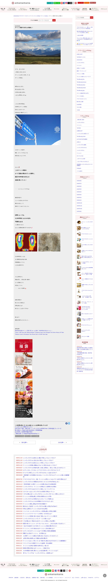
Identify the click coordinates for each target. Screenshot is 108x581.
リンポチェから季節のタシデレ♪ (24, 427)
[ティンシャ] (56, 9)
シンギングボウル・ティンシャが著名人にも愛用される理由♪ (39, 486)
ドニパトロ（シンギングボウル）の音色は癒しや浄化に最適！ (40, 511)
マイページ (87, 2)
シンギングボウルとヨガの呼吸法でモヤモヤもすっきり (38, 501)
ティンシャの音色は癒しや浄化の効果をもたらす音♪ (37, 496)
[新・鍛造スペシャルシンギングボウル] (34, 9)
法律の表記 (42, 577)
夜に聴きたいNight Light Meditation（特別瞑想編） (29, 430)
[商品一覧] (3, 9)
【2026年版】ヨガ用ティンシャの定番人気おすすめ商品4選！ (40, 484)
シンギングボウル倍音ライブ (83, 133)
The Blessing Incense (81, 82)
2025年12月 (79, 203)
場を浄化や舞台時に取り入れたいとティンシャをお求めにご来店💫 (84, 32)
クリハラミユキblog (19, 436)
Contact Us (90, 577)
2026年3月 (79, 194)
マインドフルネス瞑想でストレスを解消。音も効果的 (37, 543)
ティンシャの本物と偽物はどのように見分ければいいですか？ (40, 465)
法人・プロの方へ (76, 577)
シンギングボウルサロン (82, 147)
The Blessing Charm (81, 87)
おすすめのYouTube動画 (82, 139)
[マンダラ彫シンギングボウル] (47, 9)
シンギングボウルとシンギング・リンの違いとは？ (37, 518)
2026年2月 (79, 197)
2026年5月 (79, 189)
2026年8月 (79, 180)
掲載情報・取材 (35, 577)
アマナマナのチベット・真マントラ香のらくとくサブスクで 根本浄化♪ (84, 28)
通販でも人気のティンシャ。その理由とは (34, 533)
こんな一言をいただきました (83, 161)
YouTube (79, 128)
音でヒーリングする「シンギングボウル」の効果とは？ (38, 553)
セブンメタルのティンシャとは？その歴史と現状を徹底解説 (39, 531)
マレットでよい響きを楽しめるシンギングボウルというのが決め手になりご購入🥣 (84, 39)
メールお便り (79, 171)
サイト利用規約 (49, 577)
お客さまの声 (79, 54)
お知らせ (79, 142)
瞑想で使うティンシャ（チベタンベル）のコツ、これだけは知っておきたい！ (44, 523)
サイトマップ (68, 577)
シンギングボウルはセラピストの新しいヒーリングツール (39, 489)
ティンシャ (79, 65)
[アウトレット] (104, 9)
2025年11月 (79, 205)
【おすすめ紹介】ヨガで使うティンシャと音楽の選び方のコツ (40, 526)
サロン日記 (79, 107)
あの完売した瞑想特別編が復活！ (24, 431)
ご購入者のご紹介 (80, 119)
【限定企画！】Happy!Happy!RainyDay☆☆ (27, 433)
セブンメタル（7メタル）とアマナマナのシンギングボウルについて (41, 470)
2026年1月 (79, 200)
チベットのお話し (35, 436)
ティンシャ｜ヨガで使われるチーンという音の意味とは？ (39, 528)
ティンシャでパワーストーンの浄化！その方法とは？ (37, 513)
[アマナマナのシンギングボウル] (12, 9)
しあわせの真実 (80, 35)
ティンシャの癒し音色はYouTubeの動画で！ (35, 503)
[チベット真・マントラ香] (65, 9)
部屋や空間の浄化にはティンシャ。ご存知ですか (36, 548)
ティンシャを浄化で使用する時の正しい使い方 (36, 545)
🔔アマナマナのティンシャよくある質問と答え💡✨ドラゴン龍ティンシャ (85, 44)
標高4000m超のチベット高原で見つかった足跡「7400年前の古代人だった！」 (34, 330)
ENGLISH (11, 577)
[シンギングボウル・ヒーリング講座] (75, 9)
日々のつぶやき (80, 155)
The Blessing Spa (80, 90)
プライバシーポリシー (59, 577)
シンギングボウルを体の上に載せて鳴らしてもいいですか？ (39, 457)
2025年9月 (79, 211)
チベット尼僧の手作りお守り (83, 93)
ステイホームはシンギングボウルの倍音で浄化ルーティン (39, 491)
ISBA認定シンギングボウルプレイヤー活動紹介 (85, 165)
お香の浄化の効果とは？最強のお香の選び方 (35, 538)
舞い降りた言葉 (80, 101)
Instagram (79, 168)
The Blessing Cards (81, 136)
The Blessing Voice (81, 84)
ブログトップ (27, 436)
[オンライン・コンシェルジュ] (94, 9)
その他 (78, 110)
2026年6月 (79, 186)
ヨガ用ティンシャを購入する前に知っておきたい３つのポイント (40, 535)
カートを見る (80, 2)
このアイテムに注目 (81, 158)
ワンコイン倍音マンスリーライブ (84, 76)
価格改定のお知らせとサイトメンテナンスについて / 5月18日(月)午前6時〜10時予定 (85, 370)
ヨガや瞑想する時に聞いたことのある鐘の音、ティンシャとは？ (40, 550)
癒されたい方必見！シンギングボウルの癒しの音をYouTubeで (40, 506)
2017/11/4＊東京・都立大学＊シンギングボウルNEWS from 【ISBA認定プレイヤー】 (38, 428)
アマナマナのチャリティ (82, 98)
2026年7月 (79, 183)
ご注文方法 (22, 577)
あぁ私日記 (79, 104)
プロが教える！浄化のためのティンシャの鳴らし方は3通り (39, 521)
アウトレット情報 (80, 73)
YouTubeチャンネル (81, 57)
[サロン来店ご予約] (84, 9)
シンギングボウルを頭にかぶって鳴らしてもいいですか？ (39, 462)
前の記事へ (25, 442)
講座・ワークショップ (81, 71)
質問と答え (28, 577)
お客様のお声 (79, 130)
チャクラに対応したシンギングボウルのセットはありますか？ (40, 472)
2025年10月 (79, 208)
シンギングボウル (80, 62)
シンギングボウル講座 (81, 144)
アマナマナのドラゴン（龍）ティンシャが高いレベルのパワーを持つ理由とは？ (45, 479)
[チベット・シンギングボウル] (23, 9)
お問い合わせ (84, 577)
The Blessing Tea (80, 79)
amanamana (79, 59)
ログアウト (97, 577)
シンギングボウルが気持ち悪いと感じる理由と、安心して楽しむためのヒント (44, 467)
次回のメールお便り (81, 68)
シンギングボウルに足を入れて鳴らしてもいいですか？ (38, 460)
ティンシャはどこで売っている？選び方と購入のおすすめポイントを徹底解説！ (45, 540)
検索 (54, 20)
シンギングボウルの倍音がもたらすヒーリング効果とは (38, 499)
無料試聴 (16, 577)
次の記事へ (61, 442)
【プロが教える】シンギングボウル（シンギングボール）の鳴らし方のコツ (43, 494)
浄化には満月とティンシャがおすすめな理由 (35, 508)
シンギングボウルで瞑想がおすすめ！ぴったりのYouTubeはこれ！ (41, 481)
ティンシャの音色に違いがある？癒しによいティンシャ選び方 (40, 516)
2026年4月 (79, 191)
